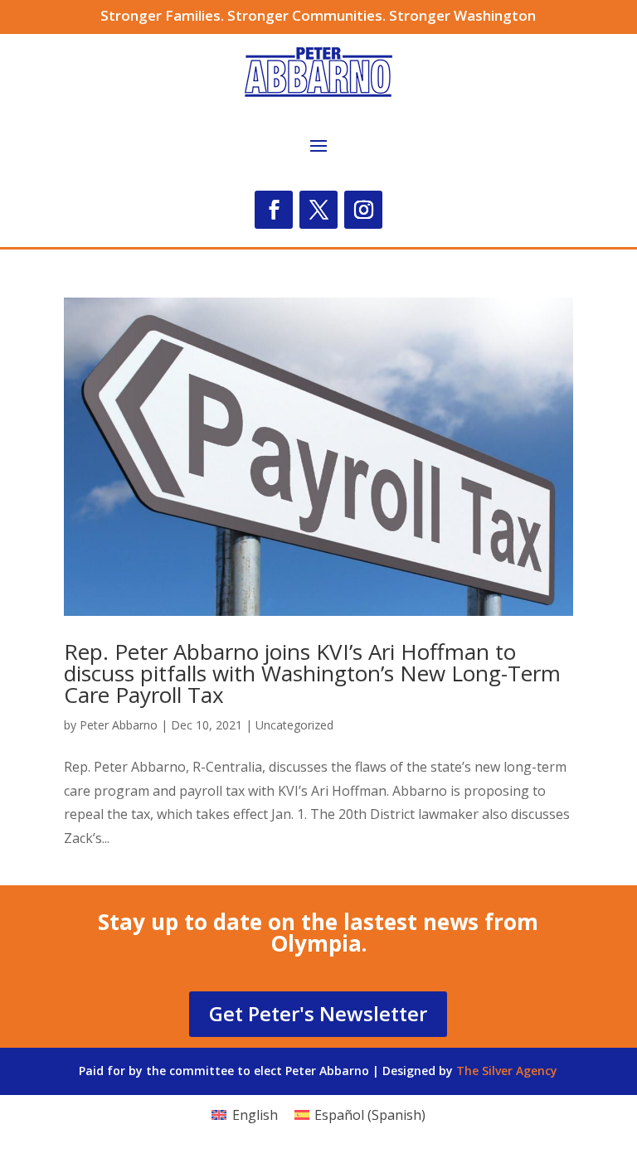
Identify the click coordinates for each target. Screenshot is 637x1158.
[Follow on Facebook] (274, 210)
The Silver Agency (506, 1070)
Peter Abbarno (119, 725)
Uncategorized (294, 725)
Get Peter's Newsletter (318, 1013)
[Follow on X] (318, 210)
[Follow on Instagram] (363, 210)
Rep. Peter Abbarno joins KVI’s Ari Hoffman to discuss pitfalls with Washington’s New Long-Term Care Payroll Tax (312, 673)
